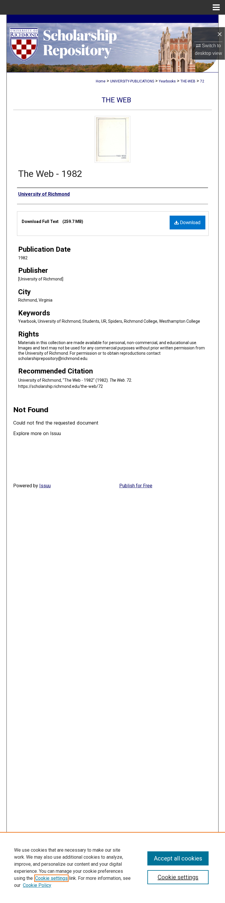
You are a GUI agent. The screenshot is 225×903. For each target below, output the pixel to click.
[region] (112, 867)
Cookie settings (51, 878)
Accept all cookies (178, 858)
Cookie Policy (37, 885)
